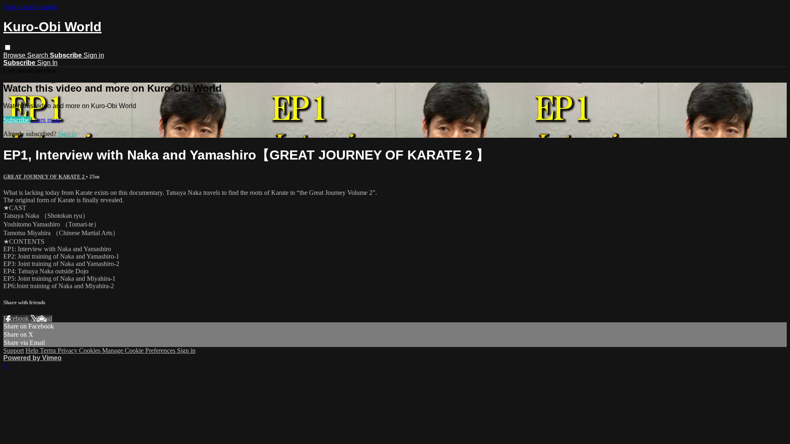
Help (33, 350)
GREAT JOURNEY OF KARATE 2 (44, 176)
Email (44, 318)
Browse (15, 55)
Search (38, 55)
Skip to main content (30, 6)
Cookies (90, 350)
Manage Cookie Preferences (139, 350)
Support (13, 350)
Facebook (16, 318)
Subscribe (16, 119)
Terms (49, 350)
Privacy (68, 350)
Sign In (47, 62)
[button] (7, 47)
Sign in (94, 55)
